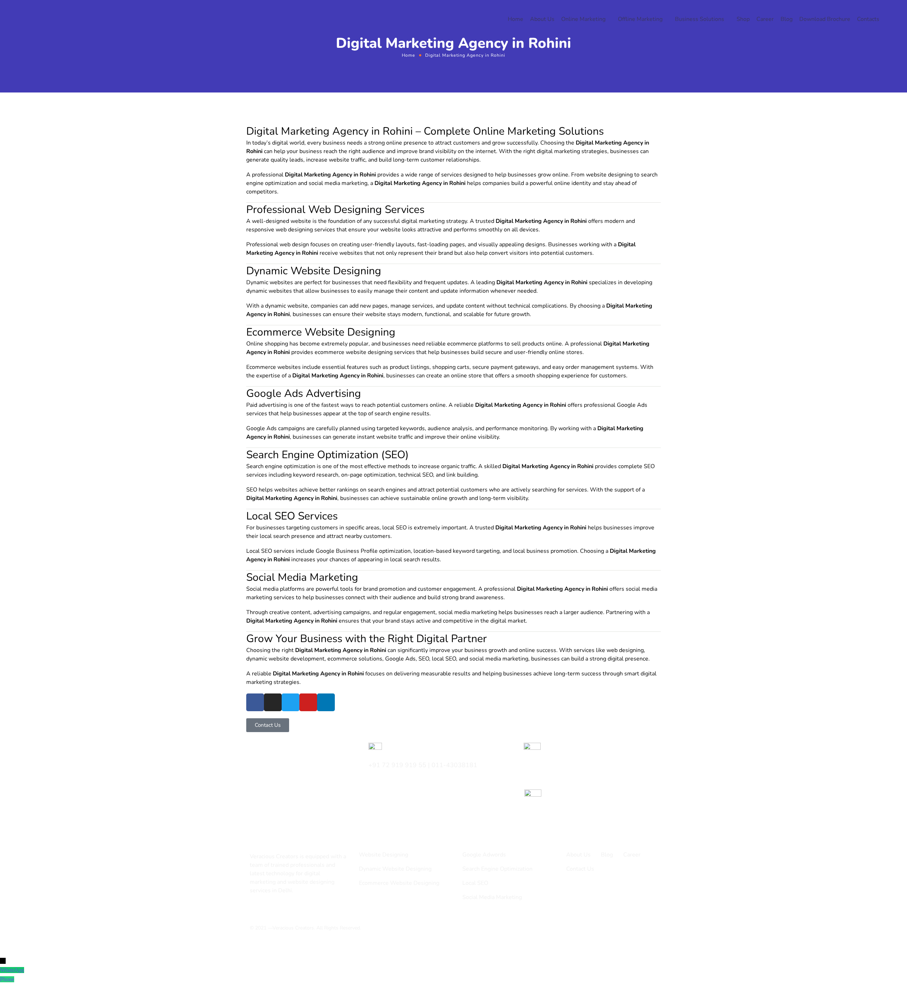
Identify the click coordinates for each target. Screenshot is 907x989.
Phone (7, 979)
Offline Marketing (640, 19)
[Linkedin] (326, 702)
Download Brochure (824, 19)
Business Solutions (699, 19)
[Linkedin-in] (277, 909)
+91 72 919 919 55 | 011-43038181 (422, 765)
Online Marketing (583, 19)
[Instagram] (273, 702)
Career (765, 19)
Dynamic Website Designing (395, 869)
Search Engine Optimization (497, 869)
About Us (542, 19)
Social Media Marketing (492, 897)
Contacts (868, 19)
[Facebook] (255, 702)
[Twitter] (290, 702)
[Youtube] (308, 702)
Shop (743, 19)
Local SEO (475, 883)
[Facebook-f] (264, 909)
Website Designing (383, 855)
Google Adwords (484, 855)
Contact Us (580, 869)
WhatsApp (12, 970)
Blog (787, 19)
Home (515, 19)
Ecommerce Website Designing (399, 883)
